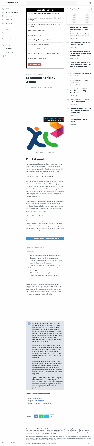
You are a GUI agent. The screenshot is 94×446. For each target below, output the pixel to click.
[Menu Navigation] (3, 3)
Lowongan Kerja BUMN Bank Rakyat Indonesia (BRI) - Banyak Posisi (44, 25)
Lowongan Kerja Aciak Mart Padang (79, 120)
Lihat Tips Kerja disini (50, 440)
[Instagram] (6, 442)
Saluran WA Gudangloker (44, 403)
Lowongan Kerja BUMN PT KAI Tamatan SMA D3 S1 (43, 13)
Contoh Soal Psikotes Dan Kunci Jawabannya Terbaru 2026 (79, 29)
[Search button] (28, 3)
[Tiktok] (17, 442)
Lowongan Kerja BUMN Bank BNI (38, 30)
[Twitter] (9, 442)
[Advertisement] (59, 104)
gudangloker (38, 398)
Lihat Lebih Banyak (34, 64)
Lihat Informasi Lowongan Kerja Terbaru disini (45, 433)
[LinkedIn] (14, 442)
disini (51, 294)
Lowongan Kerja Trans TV (35, 35)
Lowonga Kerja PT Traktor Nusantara (39, 49)
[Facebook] (3, 442)
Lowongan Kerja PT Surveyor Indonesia (40, 40)
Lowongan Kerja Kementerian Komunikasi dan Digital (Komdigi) (44, 19)
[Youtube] (11, 442)
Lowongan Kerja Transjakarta (37, 58)
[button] (90, 3)
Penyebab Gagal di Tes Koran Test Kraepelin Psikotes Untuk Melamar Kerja (80, 53)
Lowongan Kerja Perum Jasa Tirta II (38, 44)
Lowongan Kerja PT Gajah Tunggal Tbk (79, 81)
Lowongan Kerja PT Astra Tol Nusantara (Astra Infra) (44, 53)
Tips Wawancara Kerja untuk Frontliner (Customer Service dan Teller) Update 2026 (80, 64)
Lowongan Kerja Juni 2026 (38, 443)
